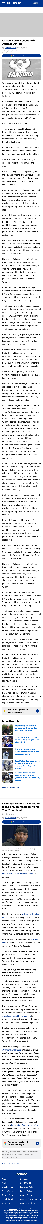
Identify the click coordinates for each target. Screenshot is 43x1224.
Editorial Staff (10, 48)
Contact (5, 1183)
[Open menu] (3, 3)
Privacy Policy (26, 1191)
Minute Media (13, 1209)
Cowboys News (14, 787)
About (4, 1179)
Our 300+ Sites (26, 1183)
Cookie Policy (26, 1195)
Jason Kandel (10, 818)
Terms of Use (7, 1195)
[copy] (15, 51)
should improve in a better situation (17, 874)
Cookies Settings (27, 1203)
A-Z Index (6, 1203)
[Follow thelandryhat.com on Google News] (37, 711)
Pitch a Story (7, 1191)
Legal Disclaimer (9, 1199)
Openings (24, 1179)
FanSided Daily (26, 1187)
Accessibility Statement (30, 1199)
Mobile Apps (7, 1187)
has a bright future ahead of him (25, 1125)
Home (4, 787)
